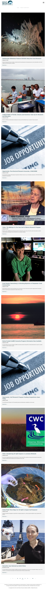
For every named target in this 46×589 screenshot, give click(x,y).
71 (25, 578)
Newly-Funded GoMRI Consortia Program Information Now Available (21, 341)
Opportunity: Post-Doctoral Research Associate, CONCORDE (19, 171)
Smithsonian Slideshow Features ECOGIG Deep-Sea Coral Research (21, 58)
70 (22, 578)
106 (32, 578)
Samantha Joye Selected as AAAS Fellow (14, 566)
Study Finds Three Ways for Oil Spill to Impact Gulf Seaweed (19, 510)
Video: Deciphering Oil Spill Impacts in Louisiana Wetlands (19, 453)
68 (17, 578)
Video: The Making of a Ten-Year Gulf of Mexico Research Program (21, 227)
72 (27, 578)
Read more (4, 65)
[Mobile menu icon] (43, 2)
